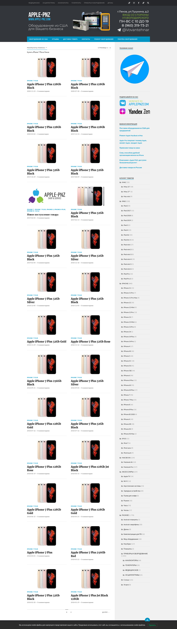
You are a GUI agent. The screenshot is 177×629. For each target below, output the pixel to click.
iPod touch (127, 453)
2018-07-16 (31, 431)
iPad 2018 (127, 215)
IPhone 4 (127, 346)
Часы (37, 211)
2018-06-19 (31, 473)
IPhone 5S (127, 366)
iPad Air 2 (127, 240)
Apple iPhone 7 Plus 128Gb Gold (44, 425)
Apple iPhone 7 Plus (39, 552)
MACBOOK (126, 458)
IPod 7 (126, 443)
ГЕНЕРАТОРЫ (76, 3)
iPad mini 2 (127, 249)
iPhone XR (127, 424)
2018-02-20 (31, 602)
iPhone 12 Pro (129, 312)
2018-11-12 (75, 345)
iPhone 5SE (128, 371)
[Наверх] (147, 620)
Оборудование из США (38, 39)
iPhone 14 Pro (129, 341)
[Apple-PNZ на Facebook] (139, 3)
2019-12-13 (75, 134)
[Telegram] (143, 3)
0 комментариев (43, 91)
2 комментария (43, 134)
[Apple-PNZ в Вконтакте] (129, 3)
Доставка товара (70, 39)
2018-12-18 (75, 263)
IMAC (124, 182)
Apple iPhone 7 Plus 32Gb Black (43, 171)
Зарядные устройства (132, 491)
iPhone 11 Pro (129, 293)
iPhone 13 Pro (129, 327)
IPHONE (125, 283)
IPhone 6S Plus (129, 390)
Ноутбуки (127, 544)
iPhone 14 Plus (129, 337)
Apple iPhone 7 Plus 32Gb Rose (90, 341)
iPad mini (127, 245)
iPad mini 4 (127, 259)
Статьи (126, 580)
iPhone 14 (127, 332)
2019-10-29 (31, 177)
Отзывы (55, 39)
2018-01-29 (75, 602)
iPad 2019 (127, 220)
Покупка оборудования (127, 39)
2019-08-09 (75, 177)
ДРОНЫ (110, 3)
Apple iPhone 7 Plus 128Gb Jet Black (90, 468)
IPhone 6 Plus (128, 380)
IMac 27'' (127, 192)
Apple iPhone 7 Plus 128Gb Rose (44, 468)
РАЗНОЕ (125, 515)
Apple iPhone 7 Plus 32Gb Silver (87, 257)
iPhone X (30, 211)
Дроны (126, 529)
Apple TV (127, 476)
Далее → (106, 612)
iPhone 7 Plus (32, 81)
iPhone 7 (30, 209)
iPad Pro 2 (127, 279)
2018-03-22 (75, 559)
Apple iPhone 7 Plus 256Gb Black (44, 382)
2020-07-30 (75, 91)
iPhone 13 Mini (129, 322)
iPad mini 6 (127, 269)
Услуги (126, 585)
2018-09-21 (31, 388)
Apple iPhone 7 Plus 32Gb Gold (46, 341)
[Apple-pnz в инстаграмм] (134, 3)
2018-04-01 (31, 556)
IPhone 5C (127, 361)
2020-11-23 (31, 91)
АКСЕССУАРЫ (127, 472)
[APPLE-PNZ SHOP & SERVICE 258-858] (88, 21)
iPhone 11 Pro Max (130, 298)
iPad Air (126, 235)
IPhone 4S (127, 351)
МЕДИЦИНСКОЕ (34, 3)
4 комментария (86, 134)
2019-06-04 (31, 218)
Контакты (86, 39)
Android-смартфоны (131, 524)
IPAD (124, 201)
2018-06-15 (75, 473)
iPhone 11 (127, 288)
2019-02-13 (75, 220)
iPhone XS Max (129, 434)
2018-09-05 (75, 388)
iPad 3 (126, 225)
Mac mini (127, 196)
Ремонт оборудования (103, 39)
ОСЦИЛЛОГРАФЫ (49, 3)
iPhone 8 (50, 209)
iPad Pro (127, 274)
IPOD (124, 439)
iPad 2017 (127, 211)
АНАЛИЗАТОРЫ (63, 3)
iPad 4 (126, 230)
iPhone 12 (127, 302)
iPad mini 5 (127, 264)
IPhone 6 (127, 375)
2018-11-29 (31, 345)
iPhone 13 (127, 317)
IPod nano (127, 448)
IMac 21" (127, 187)
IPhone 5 (127, 356)
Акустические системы (132, 486)
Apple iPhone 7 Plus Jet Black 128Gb (89, 597)
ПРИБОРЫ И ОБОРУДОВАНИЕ (94, 3)
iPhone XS (127, 429)
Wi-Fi (126, 481)
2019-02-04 (31, 263)
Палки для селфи (130, 496)
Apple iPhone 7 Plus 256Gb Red (88, 554)
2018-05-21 (75, 516)
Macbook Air (128, 462)
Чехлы (126, 510)
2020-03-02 (31, 134)
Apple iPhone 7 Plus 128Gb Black (44, 86)
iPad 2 (126, 206)
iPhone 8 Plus (59, 209)
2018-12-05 (31, 305)
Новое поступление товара (42, 214)
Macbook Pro (128, 467)
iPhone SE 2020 (129, 414)
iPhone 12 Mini (129, 307)
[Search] (148, 3)
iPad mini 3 (127, 254)
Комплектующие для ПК (133, 534)
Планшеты (128, 549)
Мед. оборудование (131, 539)
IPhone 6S (127, 385)
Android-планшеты (131, 520)
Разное (126, 501)
